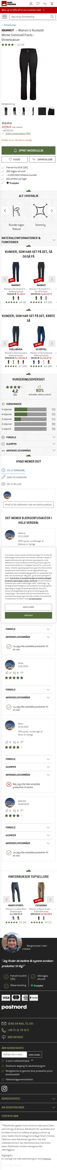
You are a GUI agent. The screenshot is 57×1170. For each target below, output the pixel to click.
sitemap (47, 1158)
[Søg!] (52, 17)
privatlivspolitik (35, 599)
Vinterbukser (10, 25)
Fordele (11, 629)
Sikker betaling (18, 985)
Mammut (8, 30)
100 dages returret (16, 171)
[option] (28, 74)
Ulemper (11, 767)
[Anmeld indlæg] (22, 673)
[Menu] (4, 16)
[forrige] (5, 279)
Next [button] (51, 210)
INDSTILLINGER (28, 607)
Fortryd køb (10, 1116)
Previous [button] (5, 210)
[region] (28, 585)
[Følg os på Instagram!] (7, 1089)
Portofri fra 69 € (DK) (17, 167)
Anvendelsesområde (18, 637)
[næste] (51, 279)
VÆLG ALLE (28, 615)
